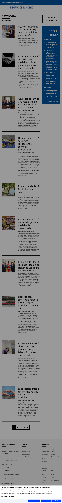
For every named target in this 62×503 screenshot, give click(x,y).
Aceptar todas (56, 501)
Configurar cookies (33, 501)
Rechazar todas (45, 501)
